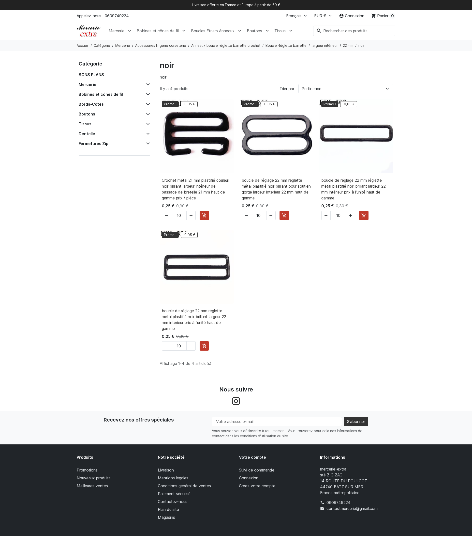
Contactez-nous (172, 501)
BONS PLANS (91, 74)
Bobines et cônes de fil (158, 30)
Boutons (254, 30)
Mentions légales (173, 477)
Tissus (280, 30)
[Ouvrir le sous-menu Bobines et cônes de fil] (184, 31)
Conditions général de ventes (184, 485)
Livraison (166, 470)
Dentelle (87, 133)
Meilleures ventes (92, 485)
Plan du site (168, 509)
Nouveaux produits (94, 477)
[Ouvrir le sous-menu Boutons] (267, 31)
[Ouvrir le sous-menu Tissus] (291, 31)
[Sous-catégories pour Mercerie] (147, 84)
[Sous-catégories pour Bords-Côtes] (147, 104)
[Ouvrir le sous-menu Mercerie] (129, 31)
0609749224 (338, 502)
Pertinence (311, 88)
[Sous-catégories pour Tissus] (147, 124)
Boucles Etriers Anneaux (213, 30)
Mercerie (116, 30)
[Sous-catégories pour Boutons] (147, 114)
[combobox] (354, 31)
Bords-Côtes (91, 104)
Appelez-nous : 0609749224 (103, 15)
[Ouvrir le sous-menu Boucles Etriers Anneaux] (239, 31)
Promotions (87, 470)
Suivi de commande (256, 470)
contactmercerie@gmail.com (352, 508)
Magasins (166, 517)
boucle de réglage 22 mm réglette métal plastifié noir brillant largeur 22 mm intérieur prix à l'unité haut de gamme (353, 189)
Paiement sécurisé (174, 493)
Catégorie (90, 64)
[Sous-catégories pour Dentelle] (147, 134)
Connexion (248, 477)
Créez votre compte (257, 485)
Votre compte (252, 457)
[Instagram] (236, 400)
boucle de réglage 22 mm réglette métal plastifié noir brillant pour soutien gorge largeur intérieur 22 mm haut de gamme (276, 189)
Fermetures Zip (93, 143)
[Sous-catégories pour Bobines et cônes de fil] (147, 94)
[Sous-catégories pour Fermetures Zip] (147, 143)
